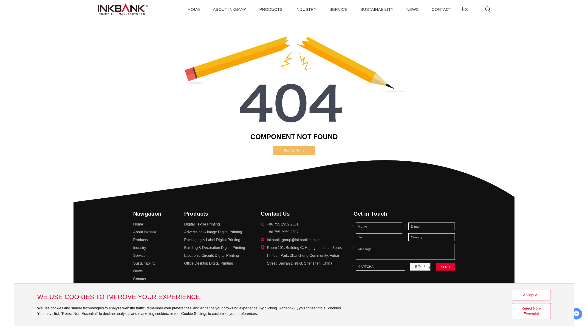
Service (338, 9)
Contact (441, 9)
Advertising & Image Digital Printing (213, 232)
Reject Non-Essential (531, 311)
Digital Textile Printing (202, 224)
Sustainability (376, 9)
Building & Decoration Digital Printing (214, 248)
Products (271, 9)
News (412, 9)
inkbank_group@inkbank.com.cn (293, 240)
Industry (306, 9)
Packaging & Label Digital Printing (212, 240)
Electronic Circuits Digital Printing (211, 255)
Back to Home (294, 150)
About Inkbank (229, 9)
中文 (464, 9)
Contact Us (275, 214)
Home (194, 9)
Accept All (531, 295)
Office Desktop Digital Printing (208, 263)
